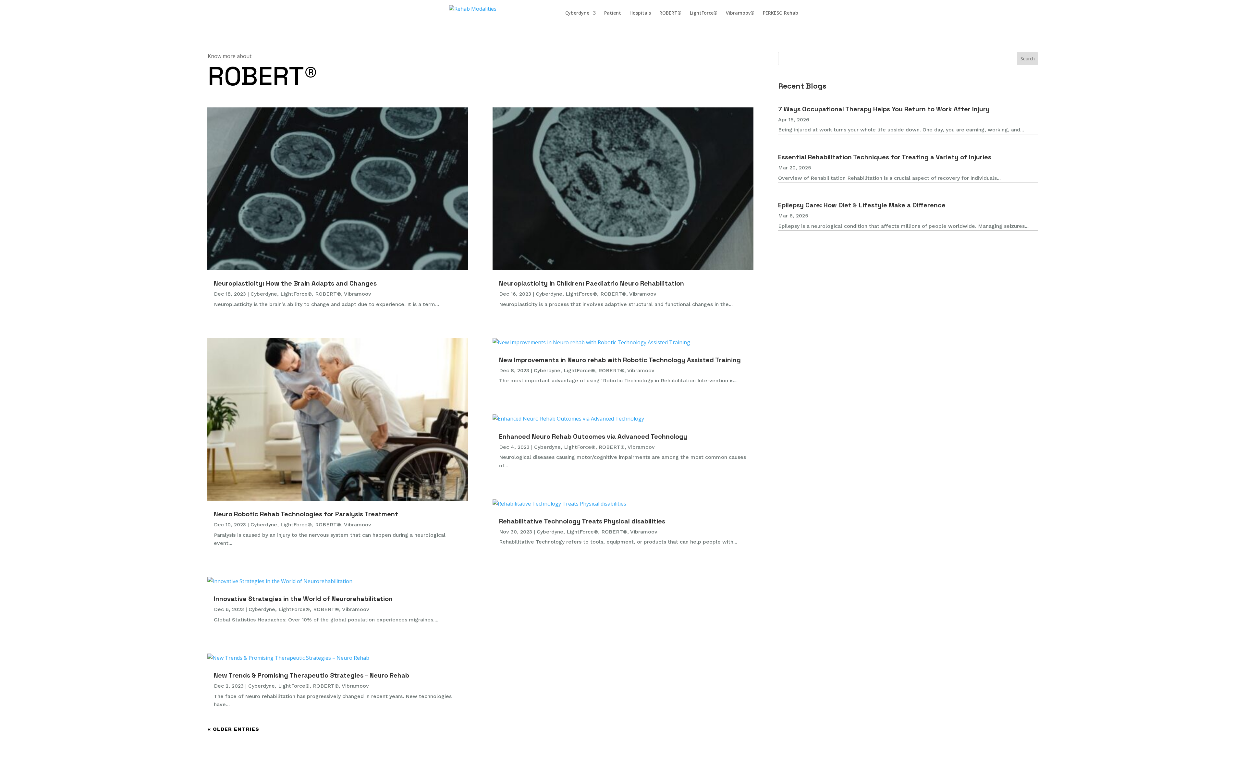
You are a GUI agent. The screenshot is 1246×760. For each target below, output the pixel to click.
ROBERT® (670, 13)
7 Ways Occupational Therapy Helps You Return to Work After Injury (884, 109)
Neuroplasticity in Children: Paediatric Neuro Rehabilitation (591, 283)
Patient (612, 13)
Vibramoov (357, 294)
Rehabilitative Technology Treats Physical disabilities (582, 521)
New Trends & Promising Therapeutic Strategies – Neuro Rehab (311, 675)
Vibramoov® (740, 13)
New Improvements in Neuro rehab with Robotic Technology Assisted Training (620, 360)
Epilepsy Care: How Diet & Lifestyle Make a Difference (862, 205)
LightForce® (703, 13)
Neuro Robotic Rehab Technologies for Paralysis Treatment (306, 514)
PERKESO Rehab (780, 13)
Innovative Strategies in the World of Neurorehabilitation (303, 599)
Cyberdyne (577, 13)
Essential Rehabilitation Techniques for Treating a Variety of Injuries (884, 157)
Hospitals (640, 13)
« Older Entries (233, 729)
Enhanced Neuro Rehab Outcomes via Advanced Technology (593, 436)
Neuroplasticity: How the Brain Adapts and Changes (295, 283)
